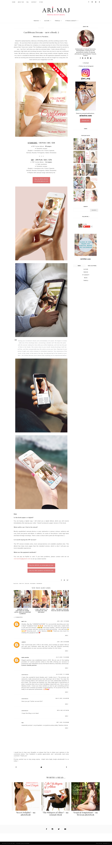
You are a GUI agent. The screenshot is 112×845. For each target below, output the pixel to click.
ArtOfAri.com (86, 259)
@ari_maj (85, 78)
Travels (57, 20)
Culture (46, 20)
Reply (66, 635)
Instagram (90, 66)
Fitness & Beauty (71, 20)
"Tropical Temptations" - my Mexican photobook (85, 813)
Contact (34, 2)
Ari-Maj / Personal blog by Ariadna (20, 843)
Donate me (85, 120)
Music (85, 277)
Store (41, 2)
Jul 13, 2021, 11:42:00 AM (62, 657)
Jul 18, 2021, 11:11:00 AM (62, 674)
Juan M (23, 642)
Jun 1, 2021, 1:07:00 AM (63, 621)
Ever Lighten (25, 657)
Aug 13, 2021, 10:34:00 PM (62, 698)
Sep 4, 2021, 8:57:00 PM (63, 710)
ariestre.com (85, 115)
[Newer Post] (16, 767)
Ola (23, 722)
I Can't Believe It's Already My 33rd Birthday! (41, 611)
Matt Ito (24, 621)
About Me (21, 2)
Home (13, 2)
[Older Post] (66, 767)
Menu (79, 265)
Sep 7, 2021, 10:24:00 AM (62, 722)
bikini (17, 583)
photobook (33, 583)
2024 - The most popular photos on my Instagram (60, 610)
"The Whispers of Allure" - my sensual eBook (56, 813)
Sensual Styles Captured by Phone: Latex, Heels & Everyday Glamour (22, 611)
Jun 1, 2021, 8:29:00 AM (63, 641)
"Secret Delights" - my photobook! (26, 813)
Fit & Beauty (85, 274)
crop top (21, 583)
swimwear (39, 583)
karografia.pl (106, 843)
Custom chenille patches (29, 665)
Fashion (36, 20)
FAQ (27, 2)
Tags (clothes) (92, 265)
